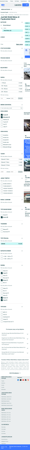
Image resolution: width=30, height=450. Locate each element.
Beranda (2, 14)
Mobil (6, 14)
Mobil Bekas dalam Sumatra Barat (21, 14)
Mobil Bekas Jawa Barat (6, 398)
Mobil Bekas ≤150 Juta (6, 414)
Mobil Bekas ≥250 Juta (6, 421)
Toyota (2, 380)
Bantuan (3, 446)
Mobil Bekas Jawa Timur (6, 403)
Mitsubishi (3, 389)
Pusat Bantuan (4, 439)
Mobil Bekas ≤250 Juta (6, 419)
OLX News (3, 433)
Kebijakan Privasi (4, 441)
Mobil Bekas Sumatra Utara (6, 405)
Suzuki (2, 387)
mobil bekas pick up (13, 12)
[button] (4, 1)
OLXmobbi (3, 429)
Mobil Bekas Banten (5, 401)
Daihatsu (3, 383)
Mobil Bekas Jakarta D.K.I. (6, 396)
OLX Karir (3, 431)
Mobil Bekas (10, 14)
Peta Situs (3, 427)
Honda (2, 385)
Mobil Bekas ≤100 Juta (6, 412)
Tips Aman (3, 443)
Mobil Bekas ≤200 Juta (6, 417)
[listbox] (29, 26)
